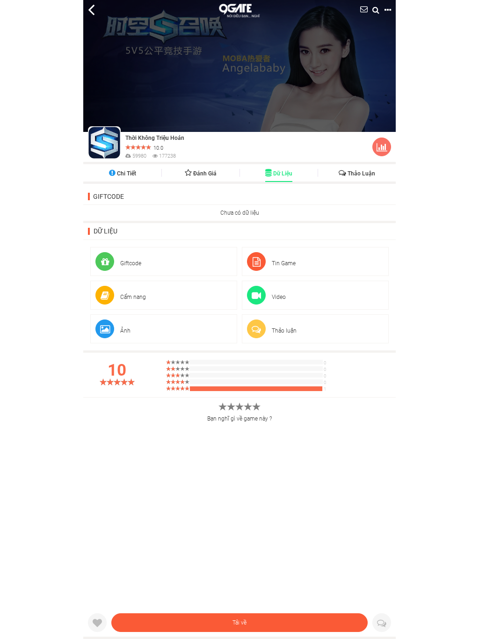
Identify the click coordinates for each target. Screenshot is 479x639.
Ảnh (125, 330)
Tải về (239, 622)
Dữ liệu (282, 173)
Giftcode (108, 196)
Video (278, 297)
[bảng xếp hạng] (381, 148)
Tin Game (283, 263)
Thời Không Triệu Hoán (154, 138)
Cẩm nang (132, 297)
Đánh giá (204, 173)
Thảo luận (360, 173)
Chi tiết (126, 173)
